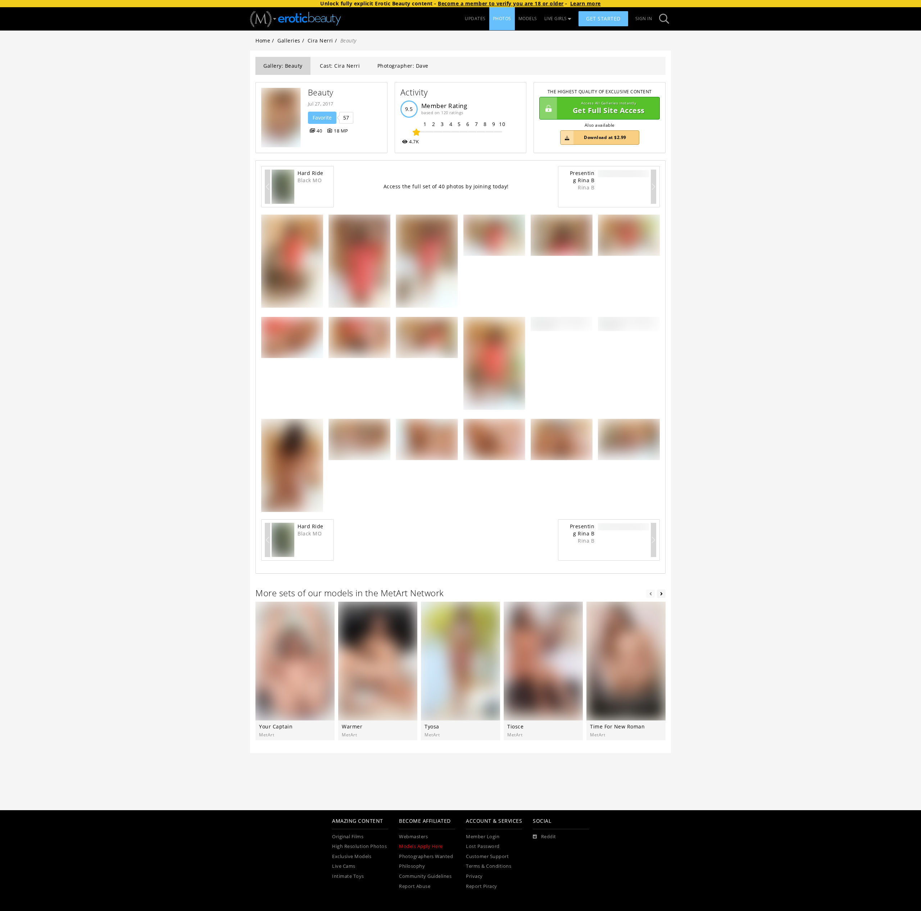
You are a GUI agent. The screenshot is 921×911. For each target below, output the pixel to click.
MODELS (527, 18)
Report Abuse (414, 886)
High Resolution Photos (359, 846)
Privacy (474, 876)
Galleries (288, 40)
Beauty (321, 92)
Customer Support (487, 856)
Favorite (322, 117)
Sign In (643, 18)
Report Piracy (481, 886)
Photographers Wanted (426, 856)
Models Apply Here (421, 846)
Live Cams (343, 866)
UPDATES (475, 18)
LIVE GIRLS (555, 18)
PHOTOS (502, 18)
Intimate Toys (348, 876)
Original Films (347, 837)
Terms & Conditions (488, 866)
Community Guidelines (425, 876)
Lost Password (483, 846)
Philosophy (412, 866)
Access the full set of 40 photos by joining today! (446, 186)
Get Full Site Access (609, 108)
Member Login (482, 837)
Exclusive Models (351, 856)
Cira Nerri (320, 40)
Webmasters (413, 837)
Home (262, 40)
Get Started (603, 18)
